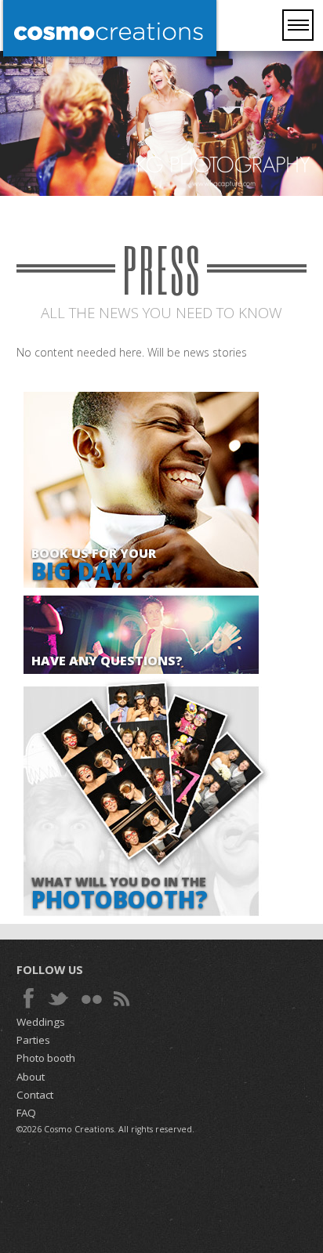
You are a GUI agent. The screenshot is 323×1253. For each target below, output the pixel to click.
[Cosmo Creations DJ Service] (110, 30)
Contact (34, 1095)
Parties (33, 1040)
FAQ (26, 1113)
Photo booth (45, 1058)
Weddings (40, 1022)
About (30, 1077)
